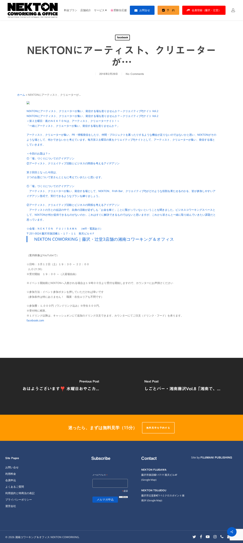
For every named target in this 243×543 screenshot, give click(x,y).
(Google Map (148, 479)
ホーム (21, 94)
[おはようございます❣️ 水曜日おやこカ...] (61, 386)
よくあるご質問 (14, 486)
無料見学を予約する (158, 427)
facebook (122, 37)
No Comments (135, 74)
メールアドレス (99, 475)
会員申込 (10, 480)
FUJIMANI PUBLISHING (216, 457)
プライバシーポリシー (18, 499)
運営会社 (10, 506)
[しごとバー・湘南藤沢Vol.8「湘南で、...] (182, 386)
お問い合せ (12, 467)
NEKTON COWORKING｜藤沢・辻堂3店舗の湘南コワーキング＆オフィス (104, 239)
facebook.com (35, 320)
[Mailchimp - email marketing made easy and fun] (123, 500)
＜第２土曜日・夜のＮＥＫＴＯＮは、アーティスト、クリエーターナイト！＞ (121, 177)
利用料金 (10, 474)
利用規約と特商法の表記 (20, 493)
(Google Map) (154, 500)
